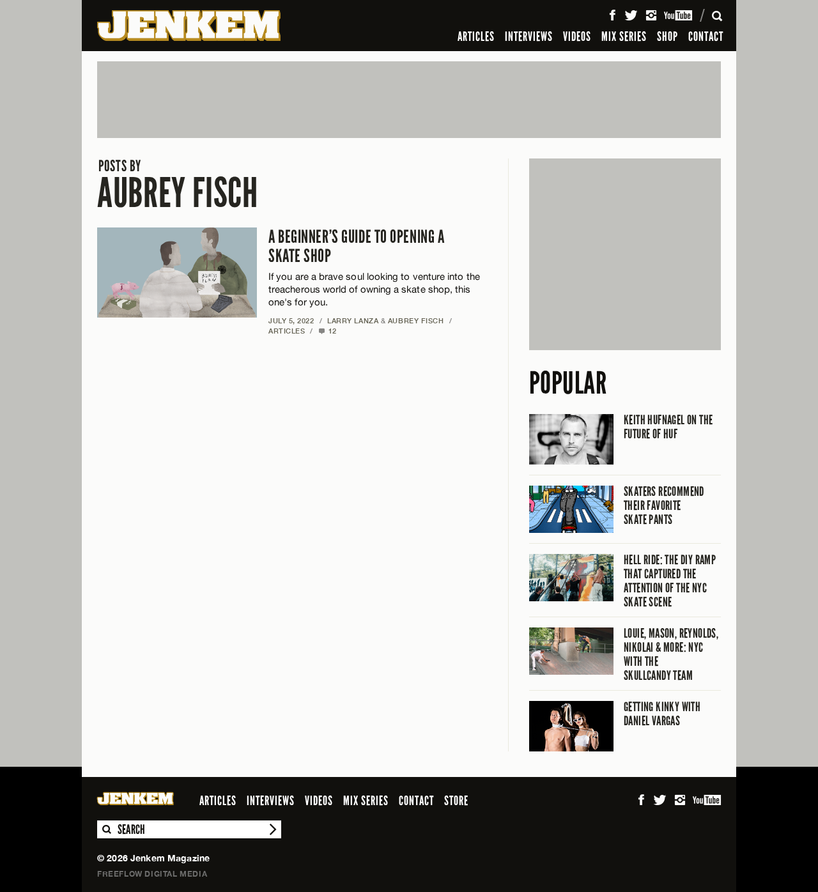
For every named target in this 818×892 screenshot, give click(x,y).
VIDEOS (577, 36)
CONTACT (705, 36)
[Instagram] (651, 15)
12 (327, 331)
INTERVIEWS (529, 36)
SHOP (667, 36)
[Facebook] (612, 15)
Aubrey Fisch (177, 184)
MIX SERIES (624, 36)
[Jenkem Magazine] (189, 25)
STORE (456, 800)
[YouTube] (679, 15)
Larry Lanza (352, 320)
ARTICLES (476, 36)
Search (106, 829)
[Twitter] (631, 15)
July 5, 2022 (291, 320)
